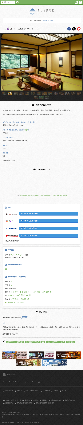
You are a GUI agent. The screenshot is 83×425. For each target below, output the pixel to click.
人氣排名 (19, 391)
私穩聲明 (35, 400)
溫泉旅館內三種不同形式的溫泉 (15, 303)
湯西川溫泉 (70, 342)
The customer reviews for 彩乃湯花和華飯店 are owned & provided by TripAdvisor (43, 195)
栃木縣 (62, 342)
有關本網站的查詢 (56, 400)
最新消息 (56, 391)
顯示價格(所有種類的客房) (29, 213)
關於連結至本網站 (70, 400)
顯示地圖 (24, 317)
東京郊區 (55, 342)
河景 (43, 342)
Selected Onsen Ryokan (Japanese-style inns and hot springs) (21, 382)
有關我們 (44, 400)
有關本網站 (46, 391)
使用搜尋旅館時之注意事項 (24, 403)
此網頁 (26, 130)
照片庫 (64, 391)
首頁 (31, 20)
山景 (48, 342)
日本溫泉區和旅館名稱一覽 (13, 400)
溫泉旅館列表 (38, 20)
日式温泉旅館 (41, 11)
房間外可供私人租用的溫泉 (15, 342)
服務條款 (27, 400)
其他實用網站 (9, 403)
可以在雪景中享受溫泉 (32, 342)
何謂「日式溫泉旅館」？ (33, 391)
